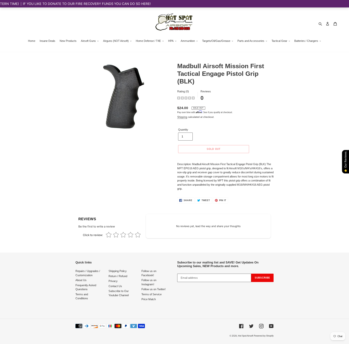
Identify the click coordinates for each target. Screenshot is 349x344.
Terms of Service (151, 294)
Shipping (182, 116)
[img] (186, 98)
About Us (81, 280)
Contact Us (115, 286)
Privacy (113, 281)
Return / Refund (118, 276)
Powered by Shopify (264, 336)
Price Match (148, 299)
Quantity (183, 129)
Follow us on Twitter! (153, 289)
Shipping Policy (118, 271)
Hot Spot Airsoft (245, 336)
